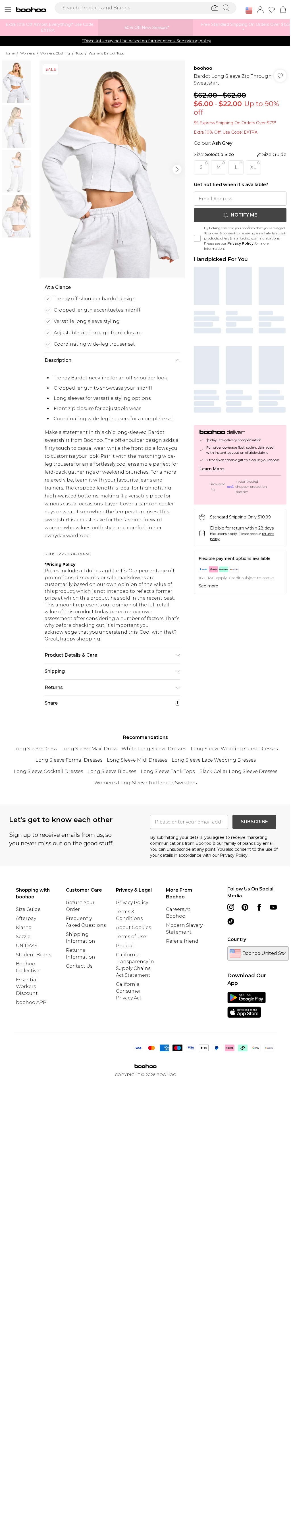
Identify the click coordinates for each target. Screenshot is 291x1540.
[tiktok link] (230, 921)
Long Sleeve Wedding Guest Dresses (234, 748)
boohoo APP (31, 1002)
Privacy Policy (240, 243)
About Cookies (133, 927)
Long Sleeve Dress (35, 748)
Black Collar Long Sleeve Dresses (238, 771)
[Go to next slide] (177, 169)
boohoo (203, 68)
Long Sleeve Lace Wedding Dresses (214, 760)
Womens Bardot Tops (106, 53)
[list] (112, 169)
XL (253, 167)
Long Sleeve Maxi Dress (89, 748)
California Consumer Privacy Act (129, 991)
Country (236, 939)
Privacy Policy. (234, 855)
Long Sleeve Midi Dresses (137, 760)
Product (125, 945)
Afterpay (26, 918)
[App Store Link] (246, 1005)
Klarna (24, 927)
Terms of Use (131, 936)
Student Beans (33, 954)
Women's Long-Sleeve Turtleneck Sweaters (145, 782)
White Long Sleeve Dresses (154, 748)
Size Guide (28, 909)
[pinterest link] (245, 907)
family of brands (239, 843)
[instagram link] (230, 907)
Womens (27, 53)
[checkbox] (197, 238)
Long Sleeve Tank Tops (168, 771)
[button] (249, 10)
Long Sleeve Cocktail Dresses (48, 771)
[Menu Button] (8, 9)
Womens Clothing (55, 53)
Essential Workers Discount (27, 986)
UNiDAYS (26, 945)
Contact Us (79, 966)
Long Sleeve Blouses (112, 771)
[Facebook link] (259, 907)
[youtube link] (273, 907)
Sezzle (23, 936)
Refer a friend (182, 941)
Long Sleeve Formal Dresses (69, 760)
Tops (79, 53)
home (9, 53)
